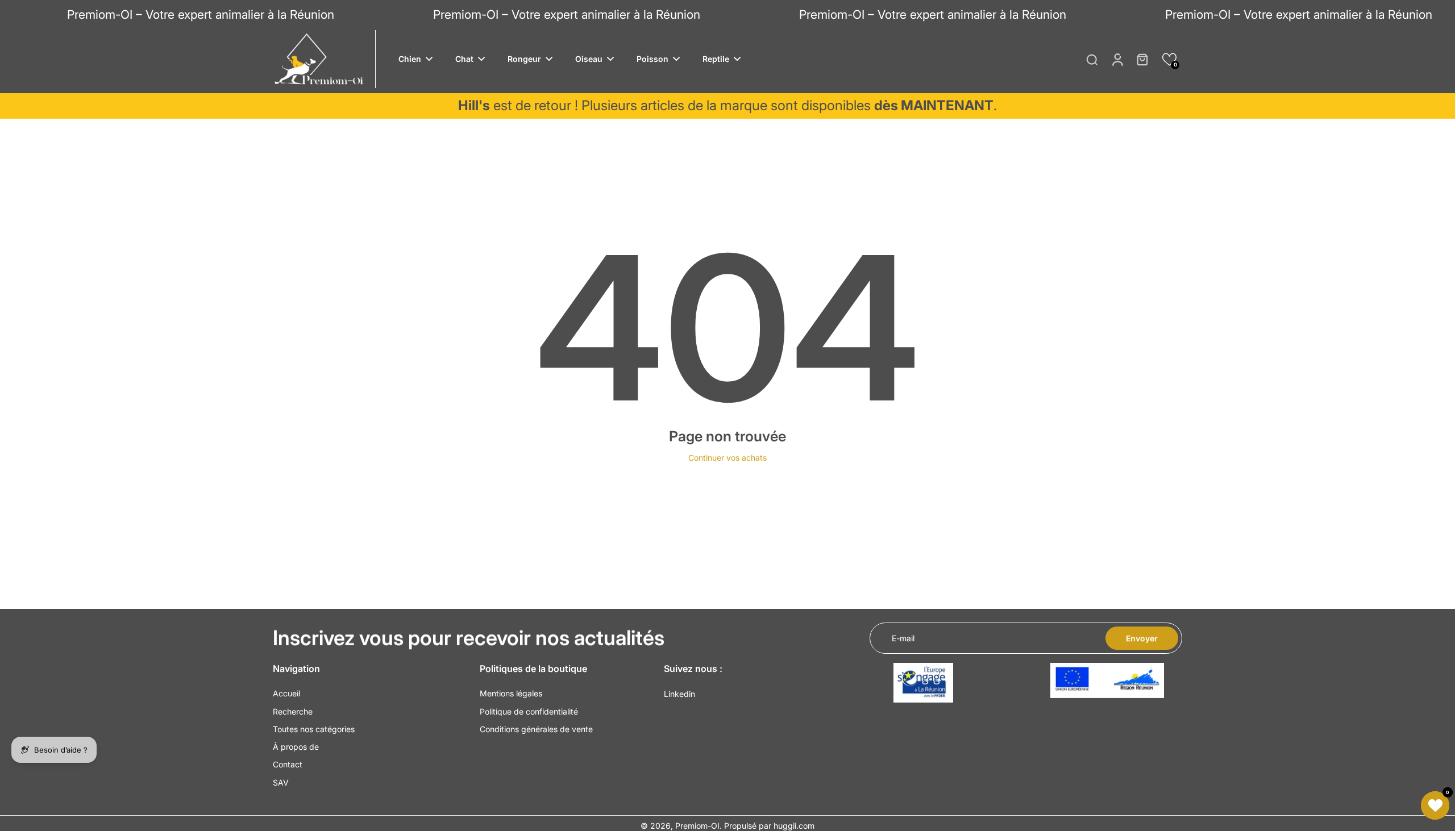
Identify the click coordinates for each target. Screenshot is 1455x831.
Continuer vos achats (727, 457)
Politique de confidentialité (529, 711)
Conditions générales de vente (536, 729)
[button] (1169, 59)
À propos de (296, 746)
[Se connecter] (1116, 59)
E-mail (903, 638)
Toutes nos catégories (314, 729)
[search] (1091, 59)
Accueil (286, 693)
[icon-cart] (1141, 59)
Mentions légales (511, 693)
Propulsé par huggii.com (769, 825)
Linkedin (679, 694)
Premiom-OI (697, 825)
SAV (281, 782)
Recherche (293, 711)
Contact (287, 764)
